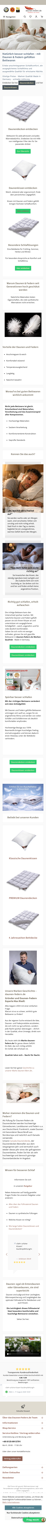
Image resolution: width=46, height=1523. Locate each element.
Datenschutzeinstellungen (23, 1517)
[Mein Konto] (36, 16)
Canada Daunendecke (20, 1141)
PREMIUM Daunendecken (23, 898)
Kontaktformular (23, 1451)
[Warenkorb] (42, 16)
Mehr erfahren (23, 211)
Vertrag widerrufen (12, 1458)
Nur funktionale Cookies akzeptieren (23, 1512)
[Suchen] (25, 16)
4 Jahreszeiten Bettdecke (23, 938)
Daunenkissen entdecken (23, 655)
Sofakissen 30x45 (25, 1259)
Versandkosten (8, 1488)
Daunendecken (27, 83)
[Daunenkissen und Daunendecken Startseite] (33, 9)
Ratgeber (28, 1186)
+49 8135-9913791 (11, 1441)
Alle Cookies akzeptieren (23, 1507)
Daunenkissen (10, 87)
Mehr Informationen (11, 1502)
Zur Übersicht (23, 151)
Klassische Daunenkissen (23, 858)
